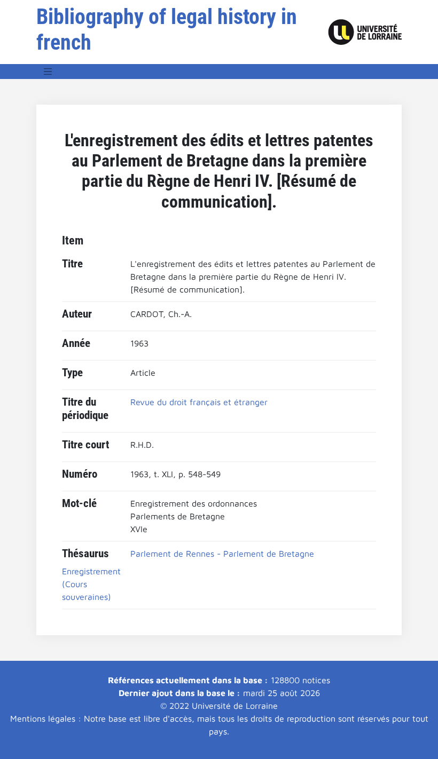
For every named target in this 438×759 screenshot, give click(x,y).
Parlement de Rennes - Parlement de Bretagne (222, 553)
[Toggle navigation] (48, 71)
